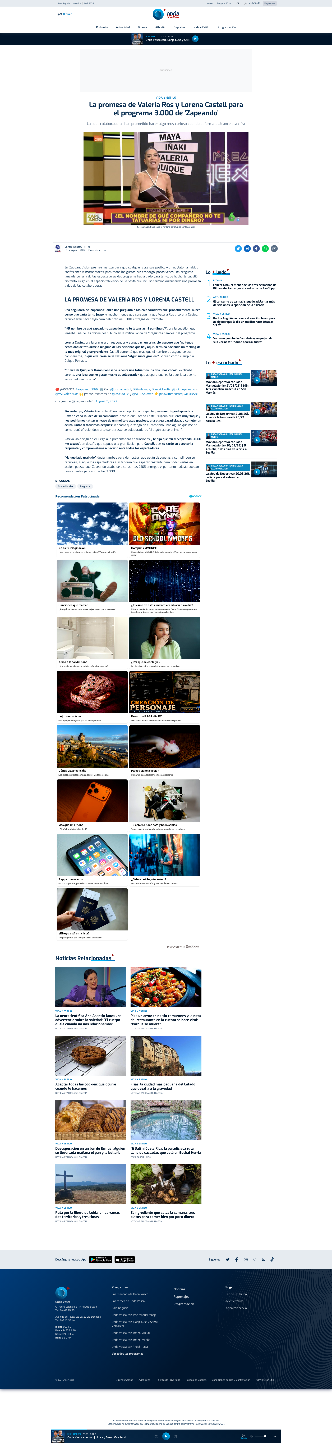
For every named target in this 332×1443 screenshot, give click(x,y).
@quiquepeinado (183, 389)
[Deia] (110, 1397)
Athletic (160, 27)
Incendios (77, 3)
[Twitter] (238, 248)
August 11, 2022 (106, 401)
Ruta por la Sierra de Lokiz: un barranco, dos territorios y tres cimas (87, 1214)
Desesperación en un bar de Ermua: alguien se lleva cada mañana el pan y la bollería (90, 1150)
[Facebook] (256, 248)
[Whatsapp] (265, 248)
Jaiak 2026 (89, 3)
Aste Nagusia (64, 3)
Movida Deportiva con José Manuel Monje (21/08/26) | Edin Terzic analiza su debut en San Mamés (227, 387)
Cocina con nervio (235, 1308)
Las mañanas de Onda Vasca (130, 1294)
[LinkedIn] (247, 248)
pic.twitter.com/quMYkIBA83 (179, 394)
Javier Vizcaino (233, 1301)
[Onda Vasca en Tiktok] (272, 1259)
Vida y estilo (63, 1011)
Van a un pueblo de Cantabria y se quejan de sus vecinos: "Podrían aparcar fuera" (242, 340)
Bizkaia (142, 27)
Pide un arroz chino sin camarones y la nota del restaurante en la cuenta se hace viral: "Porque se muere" (166, 1019)
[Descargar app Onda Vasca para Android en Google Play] (100, 1259)
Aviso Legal (145, 1380)
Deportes (179, 27)
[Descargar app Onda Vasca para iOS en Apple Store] (124, 1259)
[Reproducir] (195, 38)
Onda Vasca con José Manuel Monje (134, 1315)
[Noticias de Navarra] (227, 1397)
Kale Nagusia (120, 1308)
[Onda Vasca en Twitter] (227, 1259)
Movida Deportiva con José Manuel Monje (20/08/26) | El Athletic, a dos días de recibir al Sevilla (226, 447)
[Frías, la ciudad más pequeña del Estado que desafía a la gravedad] (166, 1056)
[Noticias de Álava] (191, 1397)
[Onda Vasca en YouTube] (245, 1259)
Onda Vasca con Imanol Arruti (131, 1333)
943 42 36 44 (67, 1320)
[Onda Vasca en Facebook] (236, 1259)
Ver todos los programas (127, 1353)
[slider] (265, 1436)
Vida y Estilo (201, 27)
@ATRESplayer (142, 394)
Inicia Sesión (255, 3)
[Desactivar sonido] (252, 1436)
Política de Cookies (196, 1380)
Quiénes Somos (124, 1380)
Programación (227, 27)
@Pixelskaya (141, 389)
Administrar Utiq (265, 1380)
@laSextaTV (120, 394)
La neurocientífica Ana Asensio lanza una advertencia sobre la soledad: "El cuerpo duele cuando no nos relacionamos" (88, 1019)
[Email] (274, 248)
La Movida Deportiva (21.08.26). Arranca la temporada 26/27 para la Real (227, 417)
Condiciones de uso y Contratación (231, 1380)
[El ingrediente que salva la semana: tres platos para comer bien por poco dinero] (166, 1184)
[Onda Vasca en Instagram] (254, 1259)
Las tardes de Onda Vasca (128, 1301)
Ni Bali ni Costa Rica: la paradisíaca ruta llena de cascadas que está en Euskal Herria (166, 1150)
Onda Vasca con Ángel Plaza (130, 1347)
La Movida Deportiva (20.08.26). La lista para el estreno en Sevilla (228, 477)
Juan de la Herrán (235, 1294)
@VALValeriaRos (67, 394)
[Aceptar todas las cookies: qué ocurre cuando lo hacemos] (90, 1056)
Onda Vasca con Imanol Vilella (131, 1340)
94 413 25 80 (67, 1310)
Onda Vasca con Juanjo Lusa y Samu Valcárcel (175, 40)
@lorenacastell (120, 389)
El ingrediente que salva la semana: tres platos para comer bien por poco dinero (163, 1214)
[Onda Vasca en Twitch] (263, 1259)
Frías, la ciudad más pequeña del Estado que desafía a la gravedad (163, 1086)
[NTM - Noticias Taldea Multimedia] (166, 1398)
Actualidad (123, 27)
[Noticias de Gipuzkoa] (138, 1397)
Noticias (179, 1289)
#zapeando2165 (87, 389)
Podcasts (102, 27)
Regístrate (269, 3)
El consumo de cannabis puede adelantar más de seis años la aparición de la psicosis (244, 303)
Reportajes (181, 1297)
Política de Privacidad (168, 1380)
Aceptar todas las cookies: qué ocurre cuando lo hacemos (85, 1086)
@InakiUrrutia (161, 389)
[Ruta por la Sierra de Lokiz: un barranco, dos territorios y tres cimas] (90, 1184)
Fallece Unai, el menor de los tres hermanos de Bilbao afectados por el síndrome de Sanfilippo (244, 286)
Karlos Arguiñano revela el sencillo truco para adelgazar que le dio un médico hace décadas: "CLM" (244, 321)
